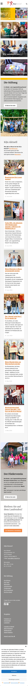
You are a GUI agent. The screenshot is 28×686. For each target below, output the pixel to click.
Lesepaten (7, 622)
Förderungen (7, 588)
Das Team (6, 582)
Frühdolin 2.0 (7, 619)
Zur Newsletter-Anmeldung (13, 530)
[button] (26, 646)
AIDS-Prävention (8, 628)
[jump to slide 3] (12, 18)
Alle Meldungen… (13, 148)
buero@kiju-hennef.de (14, 558)
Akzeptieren (14, 671)
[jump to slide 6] (17, 18)
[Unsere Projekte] (14, 30)
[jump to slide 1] (9, 18)
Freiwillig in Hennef (9, 626)
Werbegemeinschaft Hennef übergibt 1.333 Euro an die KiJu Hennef (13, 409)
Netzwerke (7, 584)
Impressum (22, 682)
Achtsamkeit (7, 620)
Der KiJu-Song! (8, 592)
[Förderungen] (14, 67)
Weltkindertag (7, 630)
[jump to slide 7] (18, 18)
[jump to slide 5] (15, 18)
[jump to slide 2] (10, 18)
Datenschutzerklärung (15, 682)
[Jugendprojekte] (14, 48)
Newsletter (18, 154)
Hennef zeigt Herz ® (9, 636)
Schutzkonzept (8, 586)
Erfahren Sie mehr (10, 105)
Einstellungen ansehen (14, 679)
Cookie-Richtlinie (7, 682)
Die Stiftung (7, 580)
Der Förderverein (8, 590)
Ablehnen (14, 675)
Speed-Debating (8, 632)
